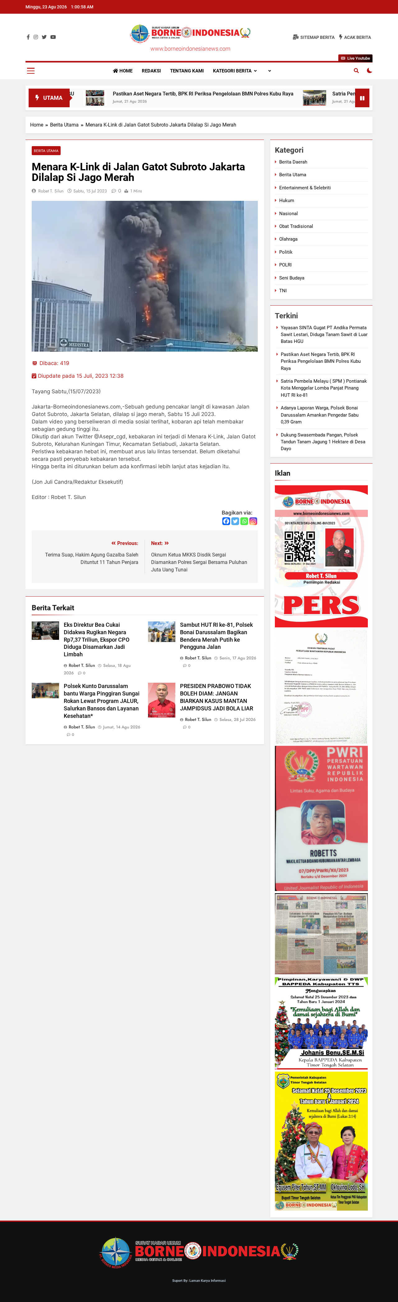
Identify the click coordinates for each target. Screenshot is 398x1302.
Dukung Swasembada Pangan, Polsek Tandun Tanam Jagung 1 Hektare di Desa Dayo (323, 442)
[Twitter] (235, 521)
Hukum (286, 200)
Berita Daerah (293, 162)
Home (125, 71)
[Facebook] (226, 521)
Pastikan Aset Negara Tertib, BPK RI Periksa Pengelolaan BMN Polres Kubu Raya (158, 94)
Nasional (288, 213)
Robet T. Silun (50, 191)
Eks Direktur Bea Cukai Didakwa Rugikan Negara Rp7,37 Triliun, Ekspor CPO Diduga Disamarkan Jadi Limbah (96, 640)
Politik (286, 252)
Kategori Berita (232, 71)
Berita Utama (46, 150)
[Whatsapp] (244, 521)
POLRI (285, 265)
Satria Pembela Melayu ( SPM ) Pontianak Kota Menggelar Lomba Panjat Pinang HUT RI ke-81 (324, 388)
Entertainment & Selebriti (305, 188)
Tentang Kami (187, 71)
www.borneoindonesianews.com (190, 48)
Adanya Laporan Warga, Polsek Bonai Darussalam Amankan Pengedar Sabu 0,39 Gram (320, 415)
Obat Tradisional (296, 226)
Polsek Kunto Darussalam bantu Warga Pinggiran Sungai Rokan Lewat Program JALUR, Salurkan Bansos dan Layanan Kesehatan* (102, 701)
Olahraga (288, 239)
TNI (283, 290)
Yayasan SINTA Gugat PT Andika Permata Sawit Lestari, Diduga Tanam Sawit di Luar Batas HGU (324, 334)
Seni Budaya (291, 278)
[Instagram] (253, 521)
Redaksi (151, 71)
